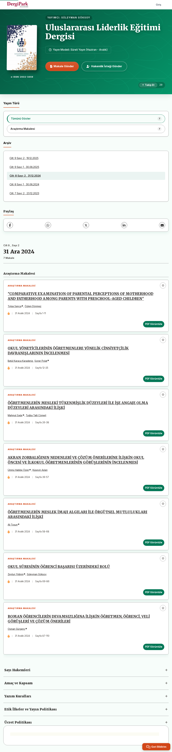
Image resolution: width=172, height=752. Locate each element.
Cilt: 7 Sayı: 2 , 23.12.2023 (24, 193)
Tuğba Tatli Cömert (36, 415)
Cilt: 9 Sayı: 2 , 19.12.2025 (24, 158)
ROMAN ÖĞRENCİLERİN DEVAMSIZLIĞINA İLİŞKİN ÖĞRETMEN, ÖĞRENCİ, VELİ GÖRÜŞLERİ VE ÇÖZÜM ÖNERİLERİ (79, 619)
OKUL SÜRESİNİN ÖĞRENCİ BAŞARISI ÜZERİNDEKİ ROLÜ (59, 567)
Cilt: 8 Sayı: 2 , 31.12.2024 (25, 175)
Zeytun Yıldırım (16, 574)
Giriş (158, 4)
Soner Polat (40, 361)
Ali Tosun (13, 524)
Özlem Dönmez (33, 306)
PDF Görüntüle (153, 324)
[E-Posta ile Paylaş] (162, 225)
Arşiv (7, 143)
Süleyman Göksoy (37, 574)
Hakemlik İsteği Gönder (106, 66)
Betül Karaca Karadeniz (20, 361)
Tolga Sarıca (14, 306)
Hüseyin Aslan (40, 470)
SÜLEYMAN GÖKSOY (75, 17)
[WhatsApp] (48, 225)
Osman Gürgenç (16, 629)
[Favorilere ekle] (163, 285)
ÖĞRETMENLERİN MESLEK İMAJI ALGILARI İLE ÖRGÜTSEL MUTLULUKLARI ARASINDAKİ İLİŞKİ (77, 514)
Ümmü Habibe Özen (18, 470)
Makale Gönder (64, 66)
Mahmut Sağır (15, 415)
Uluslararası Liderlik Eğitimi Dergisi (103, 31)
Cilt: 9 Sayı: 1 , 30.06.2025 (24, 167)
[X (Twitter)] (86, 225)
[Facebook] (10, 225)
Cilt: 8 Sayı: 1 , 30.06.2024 (24, 184)
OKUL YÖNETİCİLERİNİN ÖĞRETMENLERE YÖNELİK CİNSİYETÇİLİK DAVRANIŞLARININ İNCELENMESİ (68, 350)
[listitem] (86, 118)
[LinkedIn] (124, 225)
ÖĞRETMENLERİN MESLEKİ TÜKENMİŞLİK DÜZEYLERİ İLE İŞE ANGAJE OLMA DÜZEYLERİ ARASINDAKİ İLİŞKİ (78, 405)
